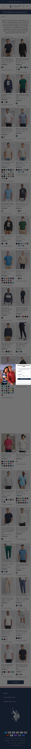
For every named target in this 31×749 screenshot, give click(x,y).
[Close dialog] (30, 364)
